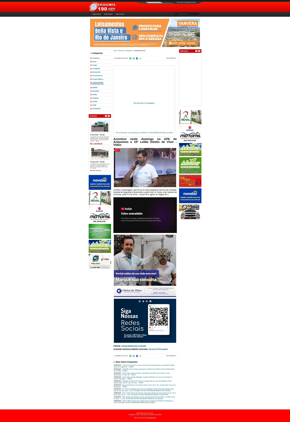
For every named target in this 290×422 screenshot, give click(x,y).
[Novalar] (100, 189)
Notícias (121, 50)
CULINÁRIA (96, 68)
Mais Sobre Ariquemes (127, 362)
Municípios (95, 91)
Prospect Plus (152, 418)
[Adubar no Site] (190, 155)
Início (115, 50)
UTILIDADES (96, 108)
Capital (94, 65)
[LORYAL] (100, 205)
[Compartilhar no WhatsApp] (130, 59)
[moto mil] (190, 141)
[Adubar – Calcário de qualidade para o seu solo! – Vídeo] (190, 173)
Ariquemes (96, 58)
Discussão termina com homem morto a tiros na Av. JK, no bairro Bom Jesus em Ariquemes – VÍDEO (145, 386)
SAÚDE (94, 101)
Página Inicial (96, 14)
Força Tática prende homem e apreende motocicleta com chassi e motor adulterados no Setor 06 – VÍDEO (142, 374)
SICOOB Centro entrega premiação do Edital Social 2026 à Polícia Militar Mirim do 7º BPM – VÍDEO (144, 370)
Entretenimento (97, 75)
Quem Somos (108, 14)
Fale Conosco (120, 14)
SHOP (94, 105)
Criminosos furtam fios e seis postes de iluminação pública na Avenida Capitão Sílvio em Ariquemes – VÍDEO (144, 366)
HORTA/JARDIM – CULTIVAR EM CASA (97, 83)
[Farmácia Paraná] (100, 238)
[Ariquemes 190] (102, 11)
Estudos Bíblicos (97, 79)
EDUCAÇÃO (96, 72)
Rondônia (95, 98)
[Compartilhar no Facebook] (137, 59)
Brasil (94, 61)
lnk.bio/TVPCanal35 (158, 349)
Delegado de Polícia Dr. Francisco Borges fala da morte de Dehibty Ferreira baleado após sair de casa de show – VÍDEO (143, 382)
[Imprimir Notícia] (140, 59)
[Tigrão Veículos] (190, 218)
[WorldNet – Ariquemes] (100, 268)
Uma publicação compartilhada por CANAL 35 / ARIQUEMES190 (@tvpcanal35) (144, 132)
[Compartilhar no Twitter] (134, 59)
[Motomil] (100, 222)
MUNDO (95, 87)
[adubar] (100, 252)
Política (94, 94)
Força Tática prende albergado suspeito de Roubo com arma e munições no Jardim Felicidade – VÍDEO (143, 378)
